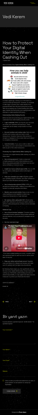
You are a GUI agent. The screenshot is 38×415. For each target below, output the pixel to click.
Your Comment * (8, 330)
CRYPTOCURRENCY (8, 283)
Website (5, 371)
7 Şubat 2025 (6, 60)
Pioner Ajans (22, 412)
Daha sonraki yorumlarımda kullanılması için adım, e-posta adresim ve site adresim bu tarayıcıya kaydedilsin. (20, 383)
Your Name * (6, 350)
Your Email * (6, 360)
